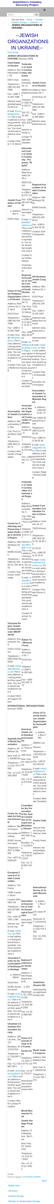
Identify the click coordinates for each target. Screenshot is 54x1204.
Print (10, 52)
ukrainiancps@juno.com (14, 1074)
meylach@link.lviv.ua (39, 771)
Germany (12, 1191)
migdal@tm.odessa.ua (27, 222)
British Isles (14, 1185)
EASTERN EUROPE (32, 1177)
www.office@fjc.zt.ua (27, 545)
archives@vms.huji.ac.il (14, 997)
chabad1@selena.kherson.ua (39, 563)
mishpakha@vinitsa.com (14, 669)
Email (15, 52)
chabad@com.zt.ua (26, 580)
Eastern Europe (16, 1196)
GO (36, 15)
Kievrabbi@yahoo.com (14, 114)
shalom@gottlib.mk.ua (39, 448)
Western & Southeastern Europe (24, 1201)
